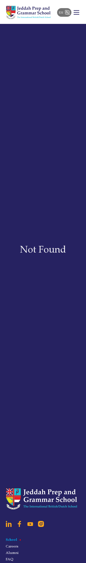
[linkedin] (9, 524)
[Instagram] (41, 524)
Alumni (12, 552)
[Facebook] (19, 524)
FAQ (9, 559)
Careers (12, 546)
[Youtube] (30, 524)
